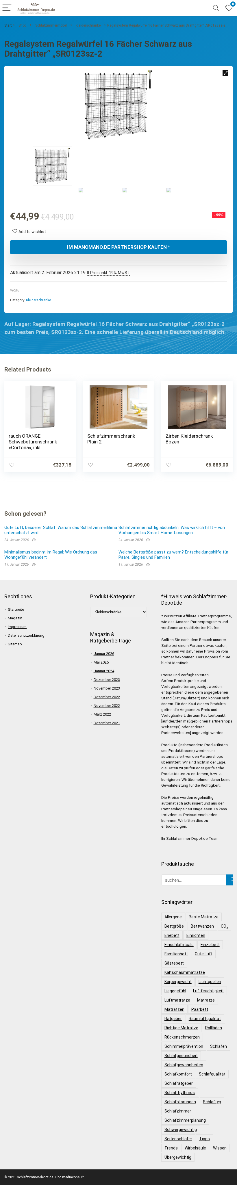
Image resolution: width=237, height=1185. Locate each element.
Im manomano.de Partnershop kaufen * (118, 247)
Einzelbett (210, 944)
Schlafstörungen (180, 1101)
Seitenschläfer (178, 1138)
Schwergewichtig (180, 1129)
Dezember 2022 (107, 697)
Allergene (173, 917)
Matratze (206, 1000)
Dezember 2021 (107, 723)
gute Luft (203, 954)
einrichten (195, 935)
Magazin (15, 618)
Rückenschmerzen (182, 1037)
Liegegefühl (175, 991)
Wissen (220, 1148)
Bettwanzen (202, 926)
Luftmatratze (177, 1000)
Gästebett (174, 963)
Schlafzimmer (177, 1111)
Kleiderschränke (88, 25)
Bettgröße (174, 926)
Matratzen (174, 1009)
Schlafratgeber (178, 1083)
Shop (22, 25)
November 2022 (107, 705)
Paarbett (199, 1009)
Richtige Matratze (181, 1028)
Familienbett (176, 954)
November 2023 (107, 688)
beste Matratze (204, 917)
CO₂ (224, 926)
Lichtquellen (210, 981)
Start (8, 25)
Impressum (17, 627)
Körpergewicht (178, 981)
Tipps (204, 1138)
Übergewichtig (177, 1157)
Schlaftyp (212, 1101)
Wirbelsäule (195, 1148)
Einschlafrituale (179, 944)
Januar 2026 (104, 653)
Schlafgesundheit (181, 1055)
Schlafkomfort (178, 1074)
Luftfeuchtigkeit (208, 991)
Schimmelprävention (183, 1046)
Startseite (16, 609)
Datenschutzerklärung (26, 635)
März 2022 (102, 714)
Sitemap (15, 644)
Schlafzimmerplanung (185, 1120)
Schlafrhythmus (179, 1092)
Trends (171, 1148)
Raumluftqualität (205, 1018)
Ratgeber (173, 1018)
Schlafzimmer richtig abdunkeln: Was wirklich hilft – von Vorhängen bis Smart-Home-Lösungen (171, 530)
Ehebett (171, 935)
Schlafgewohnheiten (183, 1065)
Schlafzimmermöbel (51, 25)
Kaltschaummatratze (184, 972)
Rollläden (213, 1028)
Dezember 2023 (107, 679)
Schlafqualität (212, 1074)
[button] (225, 73)
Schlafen (218, 1046)
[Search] (216, 8)
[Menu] (7, 8)
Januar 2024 (104, 671)
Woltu (14, 290)
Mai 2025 (101, 662)
